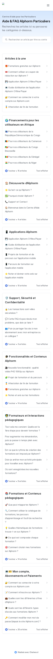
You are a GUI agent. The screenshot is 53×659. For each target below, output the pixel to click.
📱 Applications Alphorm (21, 232)
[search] (28, 40)
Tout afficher (42, 171)
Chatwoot (34, 652)
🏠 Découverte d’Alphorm (21, 183)
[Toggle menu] (48, 5)
